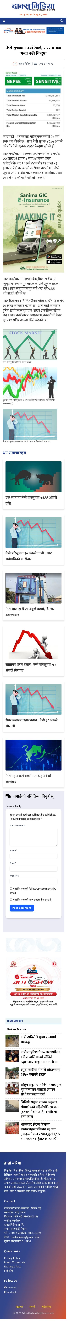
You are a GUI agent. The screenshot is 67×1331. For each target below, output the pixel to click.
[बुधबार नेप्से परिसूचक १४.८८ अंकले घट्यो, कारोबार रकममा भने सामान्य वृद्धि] (30, 382)
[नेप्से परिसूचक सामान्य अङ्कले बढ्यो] (30, 345)
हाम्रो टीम (8, 1270)
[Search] (61, 21)
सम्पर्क (32, 1307)
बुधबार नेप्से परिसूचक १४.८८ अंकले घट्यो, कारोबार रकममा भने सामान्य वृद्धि (29, 401)
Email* (13, 863)
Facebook (11, 1292)
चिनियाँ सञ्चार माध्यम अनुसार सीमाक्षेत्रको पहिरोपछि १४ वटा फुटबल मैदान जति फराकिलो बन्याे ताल (40, 1109)
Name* (13, 850)
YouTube (11, 1287)
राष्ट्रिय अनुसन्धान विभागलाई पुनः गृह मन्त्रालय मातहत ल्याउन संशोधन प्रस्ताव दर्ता (41, 1089)
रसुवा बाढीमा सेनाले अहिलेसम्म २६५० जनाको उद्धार (40, 1072)
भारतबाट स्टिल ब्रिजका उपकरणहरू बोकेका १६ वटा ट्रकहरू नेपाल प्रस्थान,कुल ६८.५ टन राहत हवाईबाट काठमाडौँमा (40, 1131)
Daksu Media (16, 1029)
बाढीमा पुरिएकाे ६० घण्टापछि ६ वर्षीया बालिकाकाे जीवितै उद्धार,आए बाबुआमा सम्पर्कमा (40, 1057)
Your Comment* (18, 825)
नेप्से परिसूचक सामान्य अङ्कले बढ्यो (17, 362)
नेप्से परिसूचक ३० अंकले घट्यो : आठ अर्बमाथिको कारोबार (27, 441)
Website (14, 876)
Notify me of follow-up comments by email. (33, 890)
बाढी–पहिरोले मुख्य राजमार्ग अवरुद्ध (38, 1040)
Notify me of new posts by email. (32, 899)
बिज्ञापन (19, 1307)
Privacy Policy (12, 1258)
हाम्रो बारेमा (46, 1307)
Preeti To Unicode (14, 1262)
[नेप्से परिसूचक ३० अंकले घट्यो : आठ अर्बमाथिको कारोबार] (30, 424)
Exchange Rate (12, 1266)
